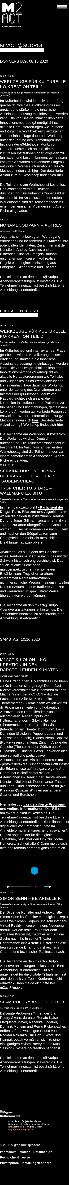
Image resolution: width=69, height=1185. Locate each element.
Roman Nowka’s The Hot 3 (21, 1035)
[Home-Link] (14, 14)
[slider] (19, 886)
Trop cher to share (38, 574)
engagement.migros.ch (21, 1129)
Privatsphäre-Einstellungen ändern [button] (25, 1163)
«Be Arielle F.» (32, 943)
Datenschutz (42, 1152)
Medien (25, 1152)
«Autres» (54, 241)
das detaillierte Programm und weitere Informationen (33, 806)
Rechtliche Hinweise (15, 1157)
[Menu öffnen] (62, 4)
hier (35, 171)
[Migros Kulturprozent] (33, 1113)
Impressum (8, 1152)
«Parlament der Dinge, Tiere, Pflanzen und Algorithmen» (33, 509)
